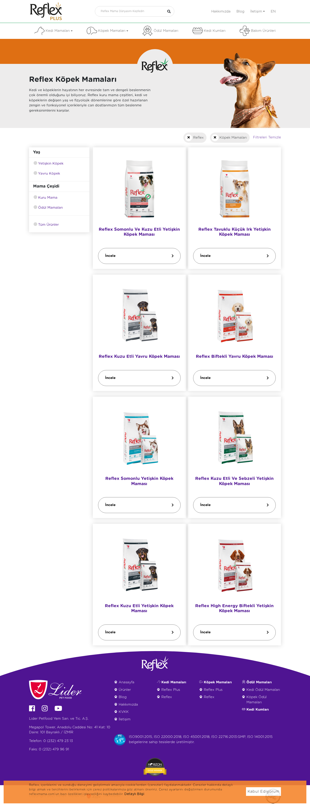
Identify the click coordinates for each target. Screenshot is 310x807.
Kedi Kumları (215, 31)
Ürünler (125, 690)
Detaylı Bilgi (134, 794)
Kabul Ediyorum (263, 791)
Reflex (166, 697)
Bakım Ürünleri (263, 31)
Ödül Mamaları (166, 31)
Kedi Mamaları (58, 31)
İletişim (256, 11)
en (273, 11)
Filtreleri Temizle (267, 137)
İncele (110, 255)
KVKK (124, 712)
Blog (240, 11)
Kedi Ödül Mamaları (263, 690)
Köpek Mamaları (111, 31)
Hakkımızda (221, 11)
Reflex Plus (170, 690)
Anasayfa (126, 682)
